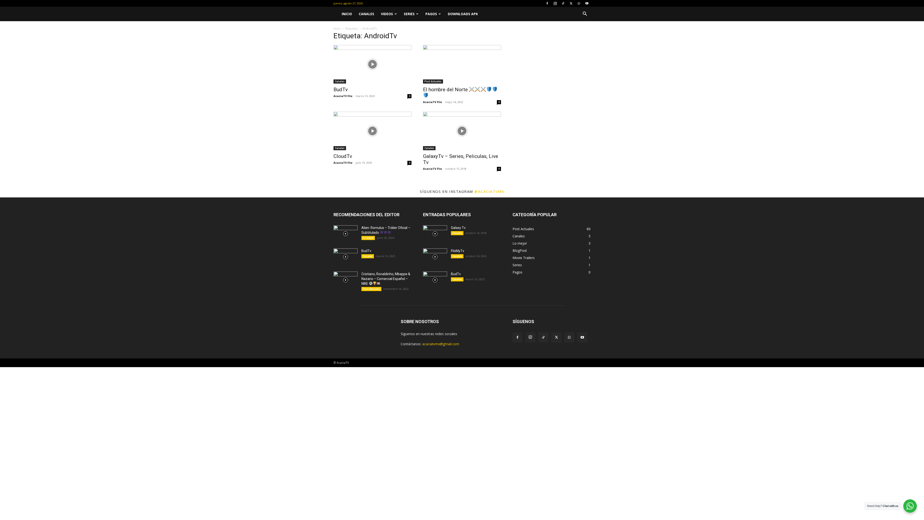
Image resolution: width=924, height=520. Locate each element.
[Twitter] (571, 3)
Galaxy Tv (458, 228)
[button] (584, 14)
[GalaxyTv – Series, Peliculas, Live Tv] (462, 131)
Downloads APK (463, 14)
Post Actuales (433, 81)
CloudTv (343, 156)
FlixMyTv (457, 251)
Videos (387, 14)
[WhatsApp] (579, 3)
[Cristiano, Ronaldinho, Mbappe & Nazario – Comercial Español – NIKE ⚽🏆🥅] (346, 280)
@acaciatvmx (489, 191)
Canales (366, 14)
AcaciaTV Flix (343, 96)
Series (409, 14)
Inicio (347, 14)
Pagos (431, 14)
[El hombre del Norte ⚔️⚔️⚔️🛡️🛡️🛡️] (462, 64)
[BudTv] (372, 64)
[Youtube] (586, 3)
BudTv (341, 89)
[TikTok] (563, 3)
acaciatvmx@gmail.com (440, 344)
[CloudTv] (372, 131)
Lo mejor (368, 238)
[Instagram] (555, 3)
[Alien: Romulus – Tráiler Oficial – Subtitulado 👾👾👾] (346, 233)
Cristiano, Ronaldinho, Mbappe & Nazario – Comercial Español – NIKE (385, 279)
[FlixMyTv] (435, 256)
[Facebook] (547, 3)
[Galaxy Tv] (435, 233)
